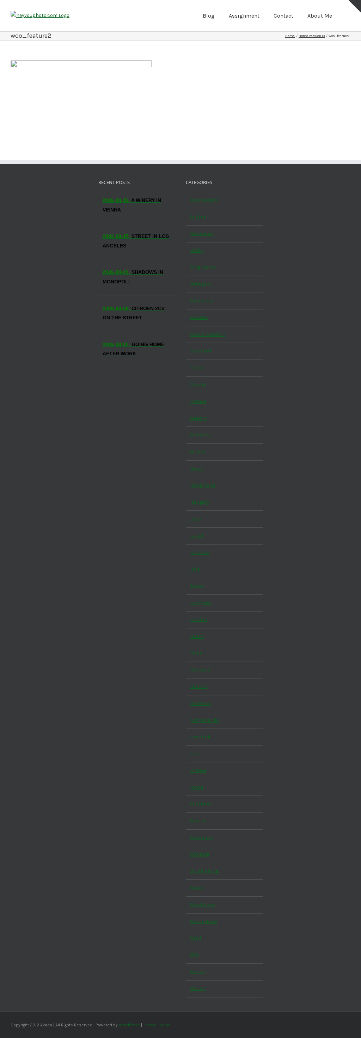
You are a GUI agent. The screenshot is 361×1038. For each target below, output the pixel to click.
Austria (198, 217)
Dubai (196, 368)
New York (200, 737)
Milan (196, 653)
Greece (198, 452)
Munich (198, 686)
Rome (196, 787)
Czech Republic (207, 334)
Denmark (201, 351)
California (201, 301)
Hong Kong (202, 485)
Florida (198, 385)
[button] (348, 15)
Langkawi (201, 603)
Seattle (198, 821)
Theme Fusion (157, 1024)
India (195, 519)
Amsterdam (203, 200)
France (198, 401)
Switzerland (203, 922)
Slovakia (199, 854)
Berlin (196, 250)
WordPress (129, 1024)
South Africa (204, 871)
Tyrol (195, 938)
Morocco (200, 670)
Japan (197, 586)
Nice (195, 754)
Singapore (201, 838)
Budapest (201, 284)
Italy (195, 569)
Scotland (200, 804)
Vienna (198, 988)
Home (196, 469)
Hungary (199, 502)
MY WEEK (200, 703)
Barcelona (202, 234)
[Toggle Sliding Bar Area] (354, 6)
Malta (196, 636)
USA (194, 955)
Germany (200, 435)
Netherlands (204, 720)
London (198, 619)
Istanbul (200, 552)
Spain (196, 888)
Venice (197, 972)
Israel (196, 536)
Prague (198, 770)
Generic (198, 418)
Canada (199, 317)
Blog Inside (202, 267)
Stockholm (202, 905)
